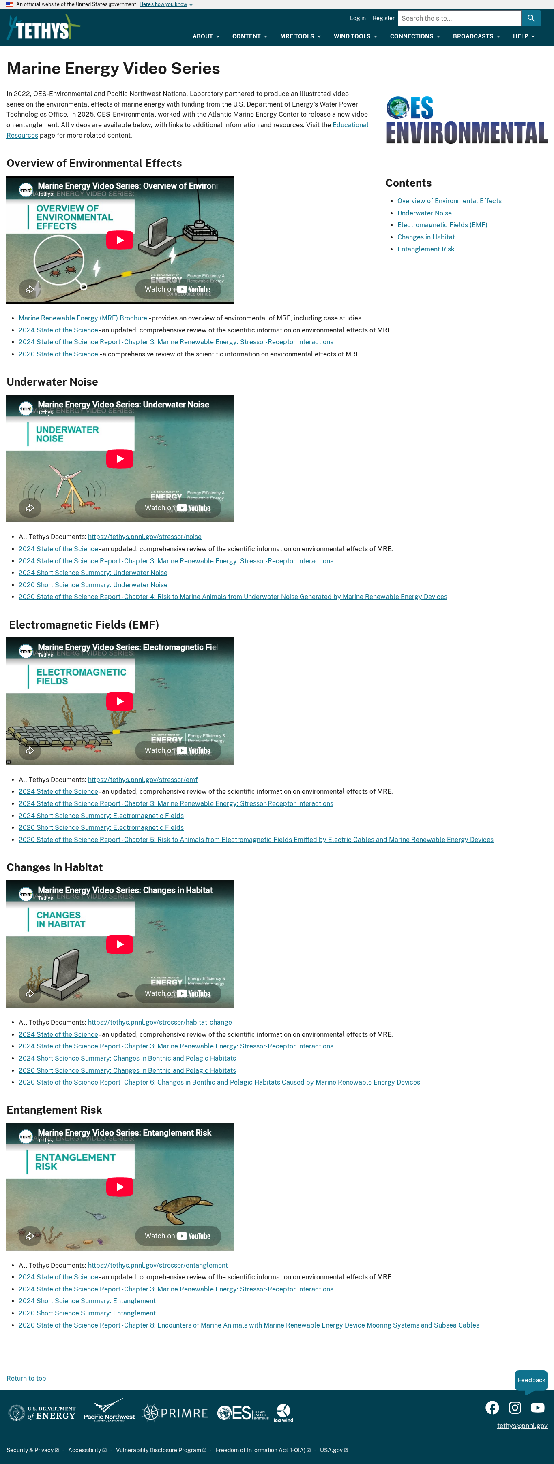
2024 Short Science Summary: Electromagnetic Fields (101, 816)
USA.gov (331, 1450)
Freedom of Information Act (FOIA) (260, 1450)
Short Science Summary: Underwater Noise (102, 585)
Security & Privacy (30, 1450)
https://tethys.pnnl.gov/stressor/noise (145, 537)
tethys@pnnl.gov (522, 1426)
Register (384, 18)
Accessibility (84, 1450)
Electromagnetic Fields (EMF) (442, 225)
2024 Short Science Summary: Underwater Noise (93, 573)
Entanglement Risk (426, 249)
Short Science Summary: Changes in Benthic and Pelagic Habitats (136, 1070)
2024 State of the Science (58, 330)
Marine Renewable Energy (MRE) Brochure (83, 318)
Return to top (26, 1378)
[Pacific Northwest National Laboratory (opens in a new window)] (106, 1413)
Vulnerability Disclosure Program (158, 1450)
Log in (358, 18)
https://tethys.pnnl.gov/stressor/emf (143, 780)
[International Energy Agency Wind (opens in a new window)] (283, 1413)
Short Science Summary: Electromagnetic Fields (110, 827)
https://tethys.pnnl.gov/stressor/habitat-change (160, 1022)
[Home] (43, 27)
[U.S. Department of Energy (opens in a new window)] (41, 1413)
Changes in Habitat (426, 237)
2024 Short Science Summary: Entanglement (87, 1301)
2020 (28, 585)
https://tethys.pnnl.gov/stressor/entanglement (158, 1265)
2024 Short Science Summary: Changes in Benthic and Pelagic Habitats (127, 1058)
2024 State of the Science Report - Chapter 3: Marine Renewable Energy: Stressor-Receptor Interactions (176, 342)
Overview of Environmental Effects (449, 201)
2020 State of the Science (58, 354)
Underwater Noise (424, 213)
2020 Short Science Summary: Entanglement (87, 1313)
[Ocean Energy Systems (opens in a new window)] (243, 1413)
